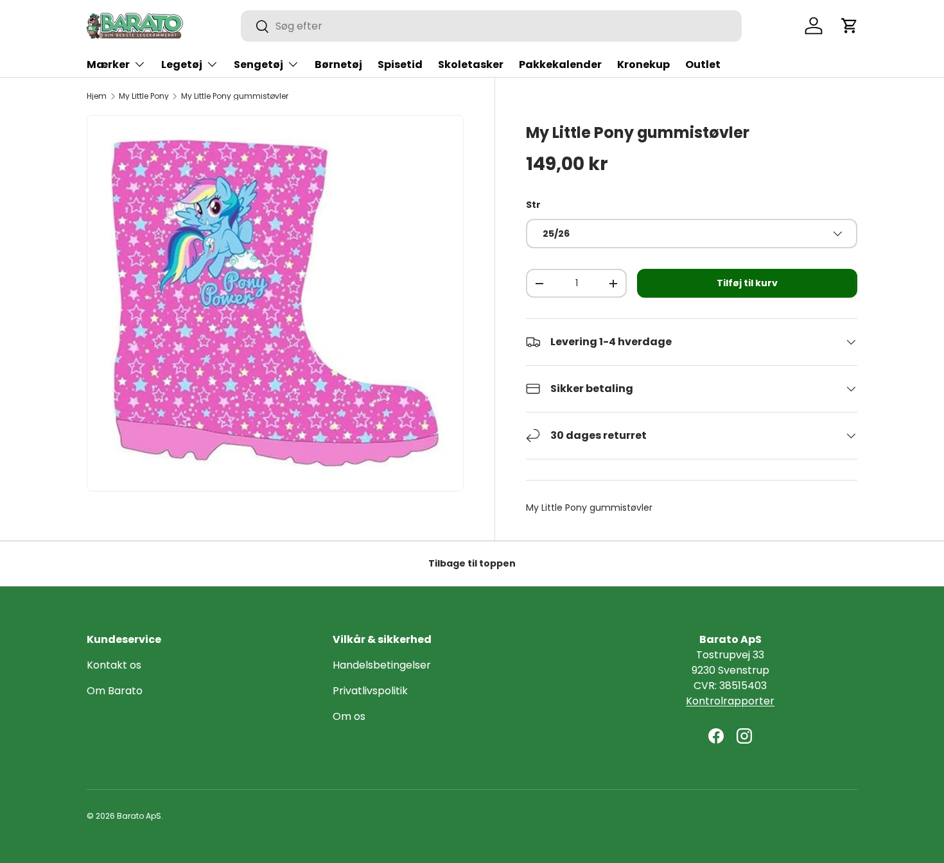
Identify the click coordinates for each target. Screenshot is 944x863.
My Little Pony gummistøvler (234, 96)
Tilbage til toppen (472, 563)
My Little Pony (144, 96)
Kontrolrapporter (730, 701)
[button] (849, 26)
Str (533, 204)
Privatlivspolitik (370, 690)
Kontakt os (114, 665)
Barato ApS (139, 815)
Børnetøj (338, 64)
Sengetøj (258, 64)
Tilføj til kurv (747, 283)
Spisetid (400, 64)
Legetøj (181, 64)
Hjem (97, 96)
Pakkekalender (560, 64)
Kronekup (643, 64)
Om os (349, 716)
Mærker (108, 64)
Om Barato (115, 690)
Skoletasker (470, 64)
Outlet (703, 64)
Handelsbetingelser (382, 665)
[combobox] (491, 26)
